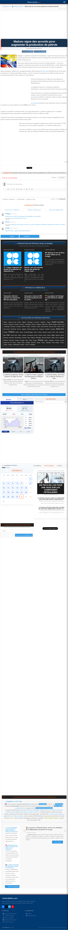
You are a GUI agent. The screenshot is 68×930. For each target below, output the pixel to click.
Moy (27, 428)
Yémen (27, 344)
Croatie (58, 326)
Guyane (49, 332)
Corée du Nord (44, 326)
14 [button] (21, 487)
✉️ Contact (28, 913)
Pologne (17, 340)
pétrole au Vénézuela (35, 288)
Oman (57, 337)
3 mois (13, 431)
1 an (21, 431)
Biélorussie (45, 324)
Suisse (14, 342)
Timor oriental (55, 342)
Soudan (62, 340)
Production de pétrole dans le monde (35, 243)
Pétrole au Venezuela (28, 51)
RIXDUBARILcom (9, 898)
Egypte (24, 329)
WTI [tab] (25, 399)
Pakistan (5, 340)
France (11, 332)
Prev (4, 363)
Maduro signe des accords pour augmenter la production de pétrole (34, 43)
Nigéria (33, 337)
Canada (18, 326)
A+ (60, 8)
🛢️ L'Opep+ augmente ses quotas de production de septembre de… (13, 269)
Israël (12, 335)
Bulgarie (55, 324)
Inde (57, 332)
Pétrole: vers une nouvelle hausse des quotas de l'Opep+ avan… (33, 269)
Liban (44, 335)
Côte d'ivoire (6, 329)
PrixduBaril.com (6, 927)
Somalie (57, 340)
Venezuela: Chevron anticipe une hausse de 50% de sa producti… (12, 298)
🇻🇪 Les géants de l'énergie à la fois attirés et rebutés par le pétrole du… (12, 866)
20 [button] (17, 492)
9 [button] (30, 483)
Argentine (10, 324)
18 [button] (8, 492)
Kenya (36, 335)
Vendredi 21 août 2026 (14, 801)
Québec (35, 340)
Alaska (19, 322)
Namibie (24, 337)
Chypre (28, 326)
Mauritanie (6, 337)
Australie (16, 324)
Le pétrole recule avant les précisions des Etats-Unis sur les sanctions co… (51, 498)
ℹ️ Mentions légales (31, 915)
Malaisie (58, 335)
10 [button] (3, 487)
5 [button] (12, 483)
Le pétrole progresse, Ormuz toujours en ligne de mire (13, 375)
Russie (40, 340)
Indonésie (61, 332)
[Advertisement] (34, 25)
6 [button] (17, 483)
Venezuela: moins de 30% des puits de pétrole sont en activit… (33, 298)
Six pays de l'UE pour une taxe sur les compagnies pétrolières (50, 488)
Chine (24, 326)
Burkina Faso (61, 324)
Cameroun (12, 326)
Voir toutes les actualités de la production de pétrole (34, 246)
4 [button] (8, 483)
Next (64, 363)
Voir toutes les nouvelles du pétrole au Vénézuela (34, 290)
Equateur (41, 329)
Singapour (51, 340)
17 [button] (3, 492)
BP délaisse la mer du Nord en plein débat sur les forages (54, 254)
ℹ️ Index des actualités (8, 917)
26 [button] (12, 496)
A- (64, 8)
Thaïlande (48, 342)
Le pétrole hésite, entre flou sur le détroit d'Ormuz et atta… (54, 376)
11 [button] (8, 487)
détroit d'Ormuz (27, 810)
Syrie (23, 342)
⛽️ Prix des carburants (8, 922)
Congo (38, 326)
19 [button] (12, 492)
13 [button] (17, 487)
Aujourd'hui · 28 (16, 470)
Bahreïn (34, 324)
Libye (53, 335)
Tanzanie (33, 342)
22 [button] (26, 492)
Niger (28, 337)
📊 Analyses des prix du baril (10, 919)
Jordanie (24, 335)
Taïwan (38, 342)
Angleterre (43, 322)
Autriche (22, 324)
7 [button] (21, 483)
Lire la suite (57, 842)
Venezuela (45, 71)
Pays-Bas (11, 340)
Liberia (48, 335)
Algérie (24, 322)
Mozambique (18, 337)
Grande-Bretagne (28, 332)
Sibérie (46, 340)
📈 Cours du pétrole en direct (10, 913)
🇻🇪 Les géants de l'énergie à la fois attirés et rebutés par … (54, 298)
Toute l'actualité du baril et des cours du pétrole (34, 394)
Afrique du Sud (12, 322)
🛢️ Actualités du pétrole (17, 6)
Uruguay (10, 344)
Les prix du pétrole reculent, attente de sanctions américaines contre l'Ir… (51, 508)
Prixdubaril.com (6, 6)
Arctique (5, 324)
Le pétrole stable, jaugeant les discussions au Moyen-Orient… (34, 376)
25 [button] (8, 496)
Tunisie (62, 342)
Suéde (18, 342)
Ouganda (61, 337)
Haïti (53, 332)
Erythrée (47, 329)
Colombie (33, 326)
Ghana (21, 332)
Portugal (22, 340)
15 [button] (26, 487)
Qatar (30, 340)
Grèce (35, 332)
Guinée (40, 332)
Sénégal (28, 342)
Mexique (12, 337)
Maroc (62, 335)
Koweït (40, 335)
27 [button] (17, 496)
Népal (53, 337)
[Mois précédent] (6, 470)
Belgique (39, 324)
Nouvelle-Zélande (46, 337)
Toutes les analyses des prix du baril (14, 887)
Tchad (43, 342)
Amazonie (36, 322)
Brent (29, 804)
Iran (8, 335)
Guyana (44, 332)
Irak (4, 335)
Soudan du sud (7, 342)
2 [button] (30, 479)
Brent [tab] (8, 399)
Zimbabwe (32, 344)
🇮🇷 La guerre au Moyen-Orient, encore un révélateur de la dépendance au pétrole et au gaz (44, 828)
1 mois (5, 431)
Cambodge (6, 326)
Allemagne (30, 322)
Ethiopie (5, 332)
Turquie (5, 344)
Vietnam (22, 344)
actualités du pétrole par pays (35, 318)
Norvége (38, 337)
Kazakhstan (30, 335)
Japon (19, 335)
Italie (16, 335)
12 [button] (12, 487)
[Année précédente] (3, 470)
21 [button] (21, 492)
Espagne (52, 329)
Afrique (5, 322)
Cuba (62, 326)
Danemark (13, 329)
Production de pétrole (40, 51)
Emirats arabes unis (32, 329)
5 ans (28, 431)
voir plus (7, 218)
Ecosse (19, 329)
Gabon (17, 332)
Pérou (26, 340)
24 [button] (3, 496)
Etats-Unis (60, 329)
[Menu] (64, 1)
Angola (48, 322)
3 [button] (3, 483)
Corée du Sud (52, 326)
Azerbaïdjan (28, 324)
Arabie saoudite (58, 322)
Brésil (50, 324)
